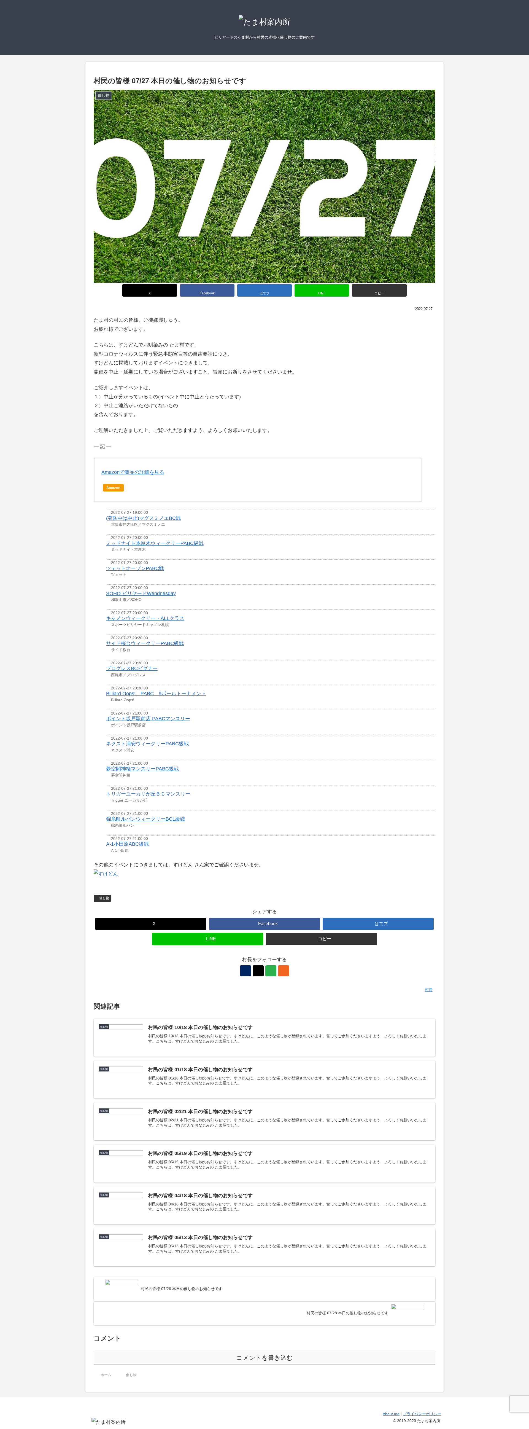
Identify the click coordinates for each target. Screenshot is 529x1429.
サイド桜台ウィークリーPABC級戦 (145, 643)
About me (391, 1414)
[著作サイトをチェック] (245, 970)
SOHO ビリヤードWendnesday (141, 593)
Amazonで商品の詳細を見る (132, 472)
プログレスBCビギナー (132, 668)
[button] (379, 290)
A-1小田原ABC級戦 (127, 844)
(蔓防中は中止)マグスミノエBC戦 (143, 518)
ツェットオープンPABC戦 (135, 568)
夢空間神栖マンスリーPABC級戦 (142, 769)
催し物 (104, 898)
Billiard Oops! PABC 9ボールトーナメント (156, 693)
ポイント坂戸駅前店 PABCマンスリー (148, 718)
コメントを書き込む (264, 1357)
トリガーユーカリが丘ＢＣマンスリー (148, 794)
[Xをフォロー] (258, 970)
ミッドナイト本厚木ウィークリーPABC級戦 (155, 543)
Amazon (113, 488)
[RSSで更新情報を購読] (283, 970)
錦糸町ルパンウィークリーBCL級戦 (145, 819)
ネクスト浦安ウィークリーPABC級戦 (147, 743)
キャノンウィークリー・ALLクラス (145, 618)
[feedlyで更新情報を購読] (270, 970)
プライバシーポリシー (422, 1414)
